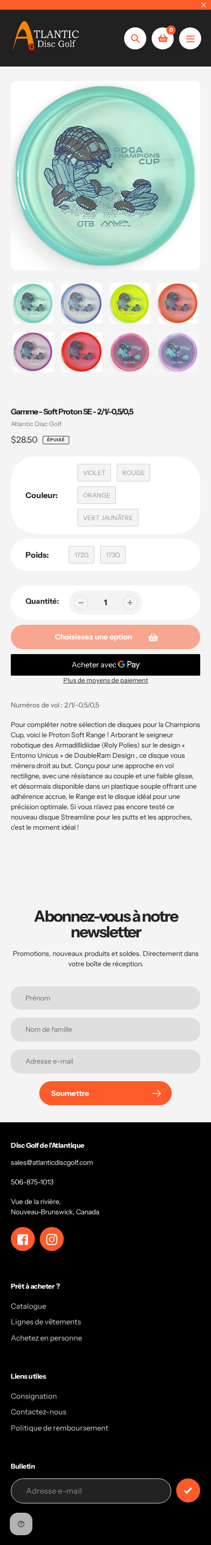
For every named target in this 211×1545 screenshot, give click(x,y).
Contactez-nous (38, 1411)
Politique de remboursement (59, 1427)
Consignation (34, 1396)
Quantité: (42, 601)
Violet (94, 473)
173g (113, 555)
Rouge (133, 473)
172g (82, 555)
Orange (96, 495)
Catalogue (28, 1306)
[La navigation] (190, 38)
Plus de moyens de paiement (105, 680)
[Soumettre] (188, 1490)
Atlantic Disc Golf (36, 424)
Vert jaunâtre (108, 518)
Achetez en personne (46, 1337)
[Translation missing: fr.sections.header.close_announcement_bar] (204, 5)
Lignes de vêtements (46, 1321)
